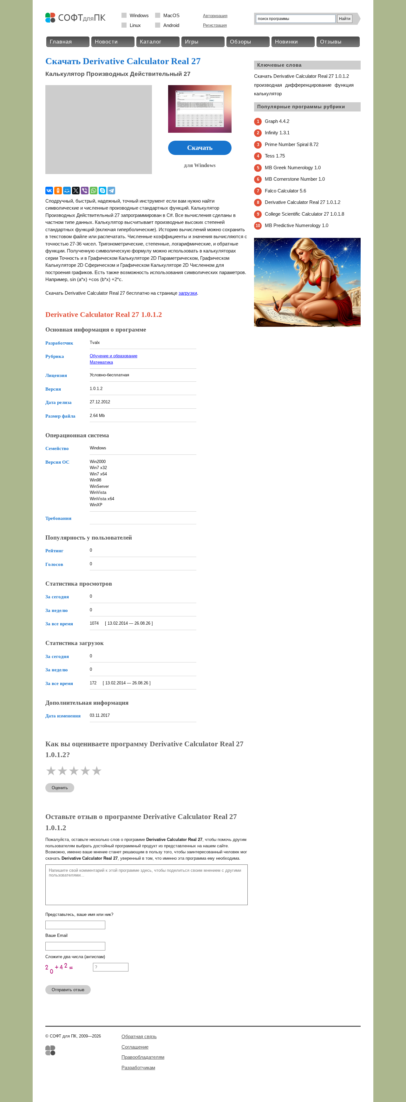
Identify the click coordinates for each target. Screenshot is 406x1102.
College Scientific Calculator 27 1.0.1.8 (304, 214)
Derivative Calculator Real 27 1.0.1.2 (302, 202)
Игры (192, 42)
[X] (76, 190)
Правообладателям (142, 1057)
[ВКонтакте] (49, 190)
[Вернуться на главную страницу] (77, 21)
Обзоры (240, 42)
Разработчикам (138, 1067)
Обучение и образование (113, 355)
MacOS (171, 15)
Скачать (200, 147)
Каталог (150, 42)
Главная (61, 42)
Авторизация (215, 15)
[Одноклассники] (58, 190)
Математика (101, 362)
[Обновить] (69, 977)
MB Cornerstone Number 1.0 (295, 179)
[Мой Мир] (67, 190)
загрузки (188, 293)
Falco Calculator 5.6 (285, 190)
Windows (139, 15)
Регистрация (215, 25)
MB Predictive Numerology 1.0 (296, 225)
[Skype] (102, 190)
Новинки (286, 42)
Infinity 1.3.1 (277, 132)
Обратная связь (139, 1036)
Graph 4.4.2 (277, 121)
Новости (106, 42)
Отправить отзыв (68, 989)
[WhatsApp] (93, 190)
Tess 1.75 (275, 155)
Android (171, 25)
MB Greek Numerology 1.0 (293, 167)
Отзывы (331, 42)
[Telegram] (111, 190)
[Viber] (84, 190)
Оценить (60, 787)
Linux (135, 25)
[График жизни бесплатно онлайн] (307, 325)
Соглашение (134, 1047)
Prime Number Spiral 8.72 (291, 144)
